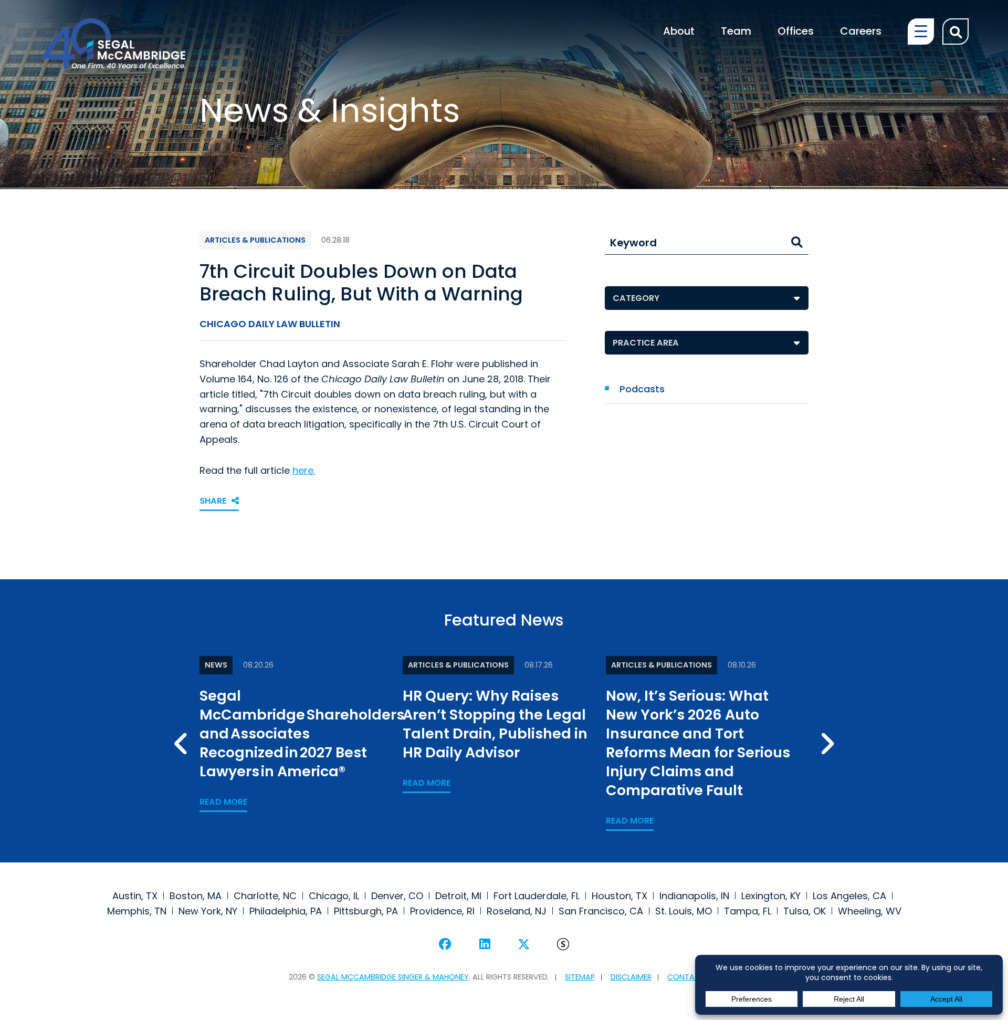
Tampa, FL (747, 911)
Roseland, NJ (517, 911)
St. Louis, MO (683, 911)
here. (303, 470)
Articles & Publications (255, 240)
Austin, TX (135, 895)
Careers (860, 31)
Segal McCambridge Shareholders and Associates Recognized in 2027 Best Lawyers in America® (302, 733)
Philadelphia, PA (285, 911)
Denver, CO (397, 895)
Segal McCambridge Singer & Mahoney (393, 977)
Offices (796, 31)
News (216, 665)
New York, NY (207, 911)
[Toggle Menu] (921, 31)
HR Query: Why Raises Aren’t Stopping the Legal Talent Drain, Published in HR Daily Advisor (495, 724)
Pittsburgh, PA (366, 911)
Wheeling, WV (869, 911)
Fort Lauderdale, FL (537, 895)
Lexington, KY (771, 895)
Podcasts (642, 388)
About (679, 31)
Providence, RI (442, 911)
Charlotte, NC (265, 895)
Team (736, 31)
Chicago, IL (334, 895)
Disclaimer (631, 977)
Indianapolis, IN (694, 895)
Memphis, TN (136, 911)
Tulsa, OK (804, 911)
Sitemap (580, 977)
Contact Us (691, 977)
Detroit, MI (458, 895)
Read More (223, 802)
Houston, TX (619, 895)
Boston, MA (196, 895)
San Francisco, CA (601, 911)
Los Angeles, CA (849, 895)
